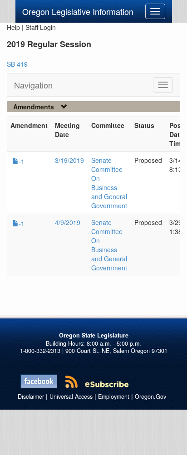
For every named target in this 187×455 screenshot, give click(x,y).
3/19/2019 (69, 160)
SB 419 (17, 63)
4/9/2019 (67, 222)
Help (13, 27)
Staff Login (40, 27)
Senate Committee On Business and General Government (109, 183)
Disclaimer (31, 396)
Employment (113, 396)
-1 (22, 161)
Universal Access (71, 396)
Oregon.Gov (150, 396)
